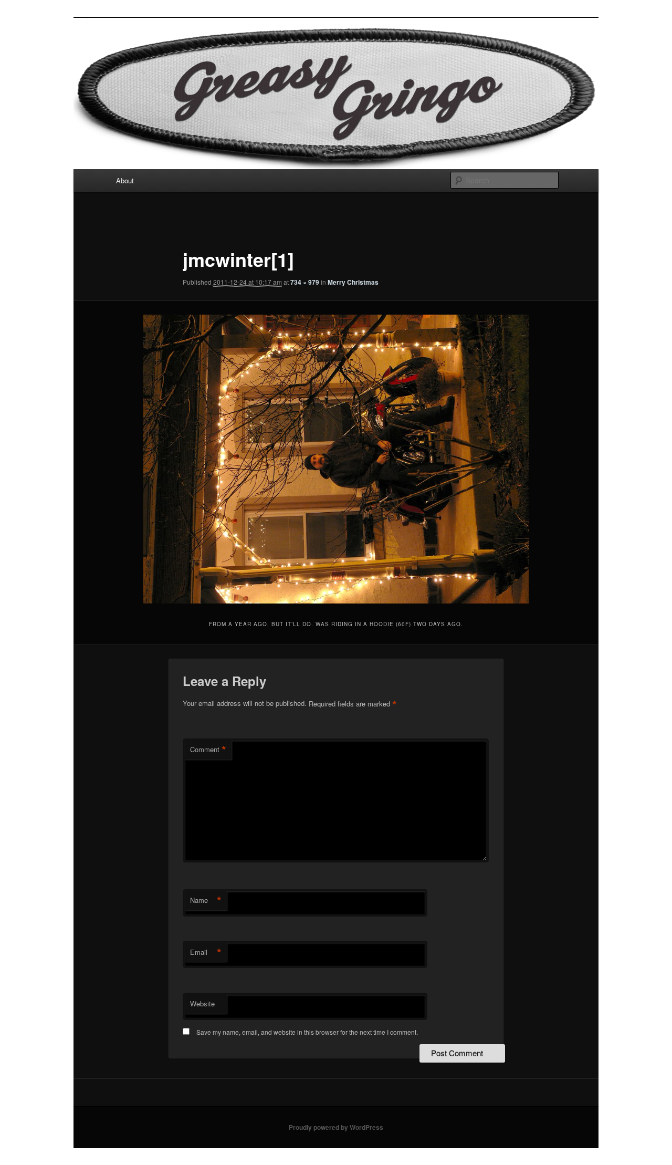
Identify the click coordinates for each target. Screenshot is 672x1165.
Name (206, 900)
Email (206, 952)
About (125, 180)
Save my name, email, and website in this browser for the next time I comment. (307, 1031)
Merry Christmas (353, 282)
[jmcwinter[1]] (336, 459)
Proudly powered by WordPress (336, 1127)
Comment (208, 749)
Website (202, 1003)
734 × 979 (304, 282)
